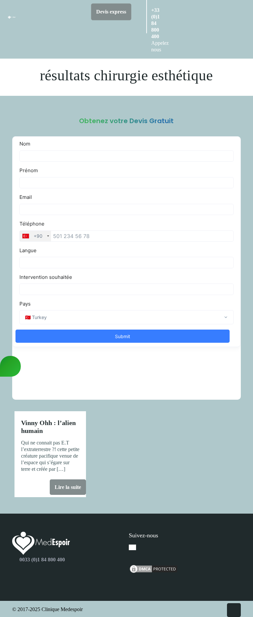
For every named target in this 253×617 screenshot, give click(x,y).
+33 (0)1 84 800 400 (155, 23)
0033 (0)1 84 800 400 (42, 559)
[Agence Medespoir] (11, 15)
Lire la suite (68, 487)
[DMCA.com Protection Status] (153, 572)
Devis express (111, 11)
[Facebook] (132, 547)
